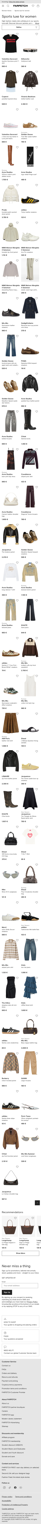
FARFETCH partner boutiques (13, 1407)
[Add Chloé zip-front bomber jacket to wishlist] (17, 1129)
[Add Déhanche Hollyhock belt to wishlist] (36, 34)
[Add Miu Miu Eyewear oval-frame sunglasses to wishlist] (36, 1129)
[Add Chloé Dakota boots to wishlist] (36, 411)
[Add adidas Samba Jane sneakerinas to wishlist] (17, 1015)
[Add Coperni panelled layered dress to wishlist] (17, 71)
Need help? (9, 1350)
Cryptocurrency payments (12, 1385)
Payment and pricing (10, 1381)
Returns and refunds (10, 1377)
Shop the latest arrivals (16, 1)
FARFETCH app (8, 1415)
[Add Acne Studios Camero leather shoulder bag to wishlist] (17, 487)
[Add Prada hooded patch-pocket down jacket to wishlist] (17, 185)
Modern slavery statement (12, 1418)
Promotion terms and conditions (14, 1388)
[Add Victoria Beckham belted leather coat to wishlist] (36, 71)
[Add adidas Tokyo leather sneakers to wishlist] (36, 185)
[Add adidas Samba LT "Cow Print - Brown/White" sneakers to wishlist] (17, 638)
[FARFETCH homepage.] (20, 6)
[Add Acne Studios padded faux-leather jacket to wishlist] (36, 373)
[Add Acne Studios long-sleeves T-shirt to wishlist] (17, 562)
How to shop (10, 1322)
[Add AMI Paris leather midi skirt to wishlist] (17, 713)
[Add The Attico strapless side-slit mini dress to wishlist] (17, 978)
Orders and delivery (9, 1373)
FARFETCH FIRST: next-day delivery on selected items (20, 1469)
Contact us (6, 1365)
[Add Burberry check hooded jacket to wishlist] (17, 1053)
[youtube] (20, 1487)
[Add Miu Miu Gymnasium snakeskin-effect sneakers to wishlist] (17, 676)
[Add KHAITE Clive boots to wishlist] (17, 789)
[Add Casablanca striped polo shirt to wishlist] (36, 449)
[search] (7, 5)
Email (3, 1281)
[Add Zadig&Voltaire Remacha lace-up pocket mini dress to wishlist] (36, 298)
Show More (20, 1253)
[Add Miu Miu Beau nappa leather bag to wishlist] (36, 1015)
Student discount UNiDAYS (12, 1445)
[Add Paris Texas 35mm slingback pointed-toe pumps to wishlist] (36, 1091)
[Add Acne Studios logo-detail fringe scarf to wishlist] (36, 147)
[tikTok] (9, 1487)
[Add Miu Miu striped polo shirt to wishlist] (17, 940)
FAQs (6, 1336)
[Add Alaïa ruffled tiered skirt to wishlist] (36, 978)
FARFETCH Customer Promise (13, 1392)
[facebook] (15, 1487)
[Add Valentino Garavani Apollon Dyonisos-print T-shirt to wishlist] (17, 34)
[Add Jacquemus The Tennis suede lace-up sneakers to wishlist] (36, 751)
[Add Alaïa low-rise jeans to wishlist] (36, 940)
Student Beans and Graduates (13, 1449)
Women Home (6, 10)
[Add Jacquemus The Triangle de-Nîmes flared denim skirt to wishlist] (36, 789)
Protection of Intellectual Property (15, 1505)
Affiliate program (8, 1437)
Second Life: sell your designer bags (16, 1473)
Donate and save (8, 1456)
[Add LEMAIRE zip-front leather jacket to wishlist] (17, 751)
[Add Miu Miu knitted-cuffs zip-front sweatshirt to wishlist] (36, 638)
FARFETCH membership (11, 1441)
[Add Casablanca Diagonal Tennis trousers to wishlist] (36, 487)
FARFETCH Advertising (10, 1422)
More (37, 23)
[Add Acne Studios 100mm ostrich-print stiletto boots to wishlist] (17, 147)
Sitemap (5, 1426)
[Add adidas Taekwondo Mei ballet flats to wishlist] (36, 902)
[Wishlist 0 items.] (33, 5)
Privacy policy (7, 1496)
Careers (5, 1411)
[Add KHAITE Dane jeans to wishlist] (36, 600)
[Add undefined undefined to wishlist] (15, 1218)
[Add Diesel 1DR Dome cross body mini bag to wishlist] (17, 826)
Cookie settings (8, 1509)
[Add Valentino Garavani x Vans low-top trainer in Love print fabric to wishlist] (17, 109)
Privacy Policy (32, 1302)
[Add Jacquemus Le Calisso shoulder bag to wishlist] (17, 1166)
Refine (18, 27)
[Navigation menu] (2, 5)
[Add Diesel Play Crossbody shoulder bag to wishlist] (36, 864)
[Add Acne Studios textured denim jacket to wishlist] (36, 562)
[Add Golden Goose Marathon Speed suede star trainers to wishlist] (17, 373)
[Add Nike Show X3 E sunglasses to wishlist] (17, 864)
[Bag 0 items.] (38, 5)
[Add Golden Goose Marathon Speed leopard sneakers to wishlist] (36, 524)
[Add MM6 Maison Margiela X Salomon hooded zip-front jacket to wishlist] (17, 222)
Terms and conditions (23, 1496)
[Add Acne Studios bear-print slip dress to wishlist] (17, 449)
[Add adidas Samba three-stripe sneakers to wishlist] (17, 1091)
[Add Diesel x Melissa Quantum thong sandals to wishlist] (36, 713)
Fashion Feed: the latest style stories (16, 1477)
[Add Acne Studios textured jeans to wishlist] (17, 600)
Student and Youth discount (13, 1452)
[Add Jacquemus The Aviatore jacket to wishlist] (17, 524)
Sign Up (7, 1292)
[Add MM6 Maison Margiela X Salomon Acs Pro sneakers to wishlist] (36, 222)
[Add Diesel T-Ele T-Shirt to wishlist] (36, 826)
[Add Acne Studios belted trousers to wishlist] (17, 411)
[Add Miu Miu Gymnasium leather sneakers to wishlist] (17, 298)
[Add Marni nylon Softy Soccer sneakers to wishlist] (17, 902)
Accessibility (6, 1501)
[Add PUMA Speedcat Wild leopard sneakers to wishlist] (36, 336)
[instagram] (4, 1487)
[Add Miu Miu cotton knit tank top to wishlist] (36, 676)
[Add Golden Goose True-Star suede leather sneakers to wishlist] (36, 109)
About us (5, 1403)
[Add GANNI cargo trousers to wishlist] (36, 1053)
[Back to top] (37, 1202)
